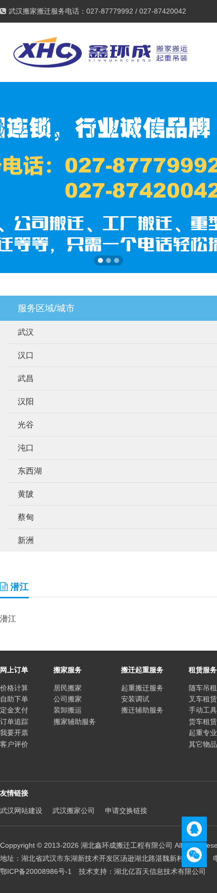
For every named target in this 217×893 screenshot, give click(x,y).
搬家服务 (67, 670)
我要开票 (14, 733)
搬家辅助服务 (74, 722)
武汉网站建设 (21, 811)
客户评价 (14, 744)
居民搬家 (67, 688)
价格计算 (14, 688)
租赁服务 (203, 670)
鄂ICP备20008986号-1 (36, 871)
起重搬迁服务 (142, 688)
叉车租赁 (203, 699)
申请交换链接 (126, 811)
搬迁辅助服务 (142, 710)
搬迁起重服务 (142, 670)
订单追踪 (14, 722)
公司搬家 (67, 699)
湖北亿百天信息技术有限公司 (160, 871)
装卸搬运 (67, 710)
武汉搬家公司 (73, 811)
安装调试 (135, 699)
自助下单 (14, 699)
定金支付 (14, 710)
